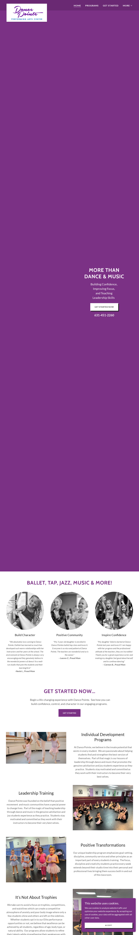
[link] (27, 5)
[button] (127, 5)
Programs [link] (92, 5)
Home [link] (77, 5)
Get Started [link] (111, 5)
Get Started (69, 713)
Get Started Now (104, 307)
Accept (108, 925)
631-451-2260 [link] (104, 315)
